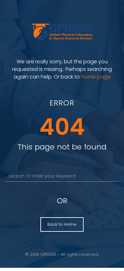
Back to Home (62, 224)
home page (96, 76)
